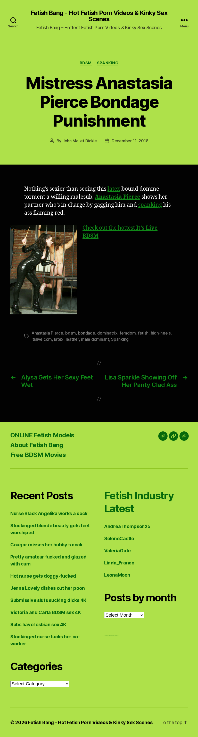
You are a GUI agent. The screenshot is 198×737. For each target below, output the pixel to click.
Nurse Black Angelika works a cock (48, 513)
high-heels (161, 333)
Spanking (107, 63)
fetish (143, 333)
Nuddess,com (115, 635)
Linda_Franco (119, 562)
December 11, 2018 (130, 140)
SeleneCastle (119, 538)
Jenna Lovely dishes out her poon (47, 588)
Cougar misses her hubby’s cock (46, 544)
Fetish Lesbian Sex (108, 635)
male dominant (95, 339)
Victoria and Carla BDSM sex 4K (45, 612)
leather (72, 339)
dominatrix (107, 333)
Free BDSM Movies (38, 455)
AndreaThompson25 (127, 526)
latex (114, 188)
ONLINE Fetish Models (42, 435)
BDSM (86, 63)
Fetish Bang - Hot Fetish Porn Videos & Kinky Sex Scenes (98, 16)
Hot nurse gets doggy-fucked (43, 576)
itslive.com (41, 339)
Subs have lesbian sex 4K (38, 624)
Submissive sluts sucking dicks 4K (48, 600)
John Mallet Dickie (79, 140)
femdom (128, 333)
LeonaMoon (117, 575)
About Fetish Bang (36, 445)
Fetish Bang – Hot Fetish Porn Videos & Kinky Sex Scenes (90, 722)
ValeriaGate (117, 550)
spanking (150, 204)
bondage (86, 333)
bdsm (70, 333)
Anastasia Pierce (47, 333)
